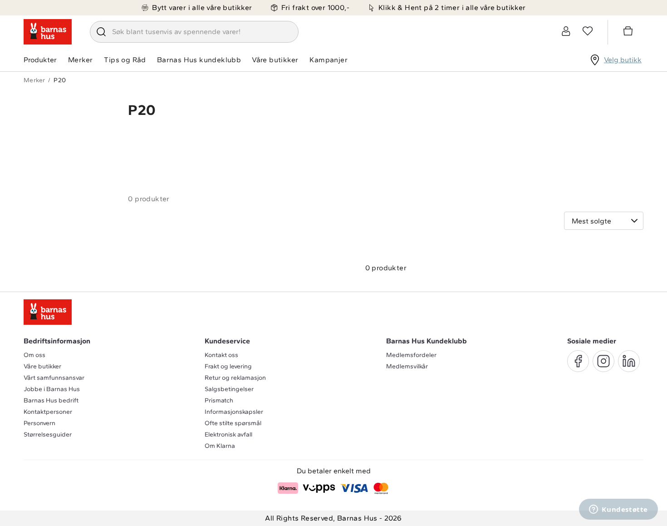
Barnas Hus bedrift (51, 400)
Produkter (40, 59)
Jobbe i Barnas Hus (52, 389)
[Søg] (101, 32)
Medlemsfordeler (411, 355)
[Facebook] (578, 361)
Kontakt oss (221, 355)
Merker (80, 59)
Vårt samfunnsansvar (54, 378)
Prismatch (219, 400)
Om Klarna (220, 446)
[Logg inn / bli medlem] (566, 31)
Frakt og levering (228, 366)
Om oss (34, 355)
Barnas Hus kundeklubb (199, 59)
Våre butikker (275, 59)
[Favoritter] (587, 31)
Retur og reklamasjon (235, 378)
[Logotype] (48, 32)
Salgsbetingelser (229, 389)
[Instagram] (603, 361)
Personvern (39, 423)
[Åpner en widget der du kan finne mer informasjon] (618, 510)
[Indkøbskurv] (629, 32)
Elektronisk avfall (228, 434)
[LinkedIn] (629, 361)
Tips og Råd (125, 59)
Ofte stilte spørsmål (233, 423)
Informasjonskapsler (234, 412)
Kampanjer (328, 59)
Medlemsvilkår (407, 366)
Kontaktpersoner (48, 412)
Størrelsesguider (48, 434)
